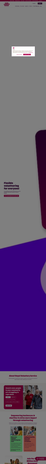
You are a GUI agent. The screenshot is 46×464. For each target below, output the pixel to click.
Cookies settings (19, 54)
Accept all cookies (27, 54)
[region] (23, 51)
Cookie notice (31, 52)
